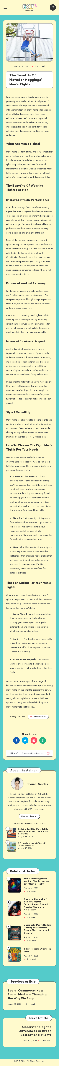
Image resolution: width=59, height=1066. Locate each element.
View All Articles (29, 816)
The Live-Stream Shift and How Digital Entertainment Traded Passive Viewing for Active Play (36, 904)
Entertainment (39, 717)
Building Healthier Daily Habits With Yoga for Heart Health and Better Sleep (33, 831)
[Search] (53, 7)
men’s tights (27, 97)
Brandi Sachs (37, 784)
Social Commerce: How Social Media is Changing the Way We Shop (27, 994)
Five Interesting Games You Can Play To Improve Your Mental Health (37, 881)
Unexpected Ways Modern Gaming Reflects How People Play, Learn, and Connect (37, 929)
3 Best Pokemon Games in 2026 (37, 950)
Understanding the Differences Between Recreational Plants (35, 1031)
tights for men (13, 211)
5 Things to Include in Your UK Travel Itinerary (32, 844)
